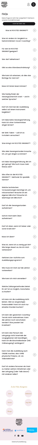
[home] (4, 4)
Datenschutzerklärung (19, 442)
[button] (33, 4)
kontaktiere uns (19, 24)
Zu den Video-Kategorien (19, 387)
